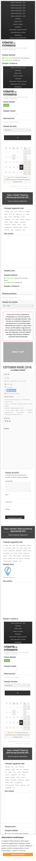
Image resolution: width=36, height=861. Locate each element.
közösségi (25, 58)
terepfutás (27, 211)
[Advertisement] (18, 448)
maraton (23, 216)
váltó (5, 216)
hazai (11, 393)
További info (12, 390)
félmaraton (21, 211)
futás (11, 211)
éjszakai (22, 219)
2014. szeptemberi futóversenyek (18, 370)
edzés (10, 214)
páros (12, 230)
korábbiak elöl (16, 60)
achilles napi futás (17, 227)
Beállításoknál (13, 177)
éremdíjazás (18, 230)
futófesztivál (7, 224)
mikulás (11, 222)
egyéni (28, 214)
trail (24, 214)
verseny (10, 216)
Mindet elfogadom (18, 854)
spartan (25, 227)
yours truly (7, 230)
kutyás (17, 219)
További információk (19, 851)
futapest (16, 222)
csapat (24, 224)
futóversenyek (16, 58)
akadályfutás (7, 219)
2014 (7, 393)
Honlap (7, 509)
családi (6, 222)
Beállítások (18, 858)
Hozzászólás (8, 481)
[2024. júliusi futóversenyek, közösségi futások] (17, 137)
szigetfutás (15, 561)
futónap (19, 224)
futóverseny (19, 214)
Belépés (6, 105)
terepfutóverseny (7, 561)
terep (15, 211)
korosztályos (23, 222)
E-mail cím (8, 502)
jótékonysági (16, 216)
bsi (14, 214)
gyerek (6, 214)
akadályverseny (8, 227)
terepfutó (28, 219)
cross (23, 230)
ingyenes (14, 224)
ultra (13, 219)
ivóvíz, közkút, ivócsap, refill (8, 577)
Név (7, 494)
